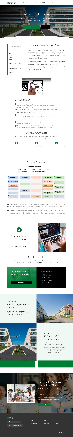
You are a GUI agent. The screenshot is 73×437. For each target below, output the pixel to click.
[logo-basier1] (11, 2)
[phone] (65, 432)
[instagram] (59, 432)
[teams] (63, 432)
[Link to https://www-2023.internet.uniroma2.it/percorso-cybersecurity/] (16, 143)
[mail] (61, 432)
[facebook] (57, 432)
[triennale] (36, 165)
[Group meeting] (21, 384)
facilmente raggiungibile (50, 349)
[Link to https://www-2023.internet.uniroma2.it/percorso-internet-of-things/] (36, 143)
